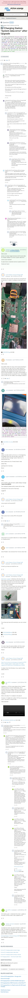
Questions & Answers (11, 18)
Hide (6, 60)
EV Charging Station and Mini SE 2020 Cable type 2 (12, 980)
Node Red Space (5, 991)
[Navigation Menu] (2, 14)
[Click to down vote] (4, 71)
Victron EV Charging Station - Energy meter (11, 976)
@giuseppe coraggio (6, 579)
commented (22, 63)
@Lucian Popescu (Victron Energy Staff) (10, 936)
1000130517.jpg (6, 352)
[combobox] (15, 14)
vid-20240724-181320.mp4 (9, 720)
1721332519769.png (7, 634)
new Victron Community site (14, 4)
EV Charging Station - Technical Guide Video (11, 956)
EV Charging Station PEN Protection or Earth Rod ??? (13, 982)
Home (3, 18)
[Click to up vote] (3, 71)
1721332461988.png (7, 632)
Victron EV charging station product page (10, 950)
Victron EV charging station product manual (11, 954)
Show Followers (5, 965)
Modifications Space (5, 990)
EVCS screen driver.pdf (18, 866)
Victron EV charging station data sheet (9, 952)
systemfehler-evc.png (8, 442)
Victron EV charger (5, 978)
